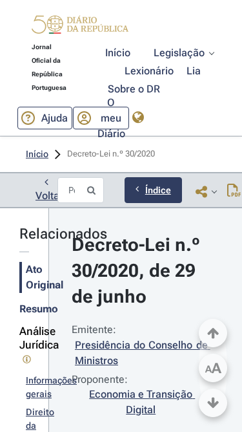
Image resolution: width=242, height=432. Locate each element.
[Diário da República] (80, 27)
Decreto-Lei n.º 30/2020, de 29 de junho (138, 270)
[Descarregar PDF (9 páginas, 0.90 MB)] (234, 191)
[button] (80, 27)
